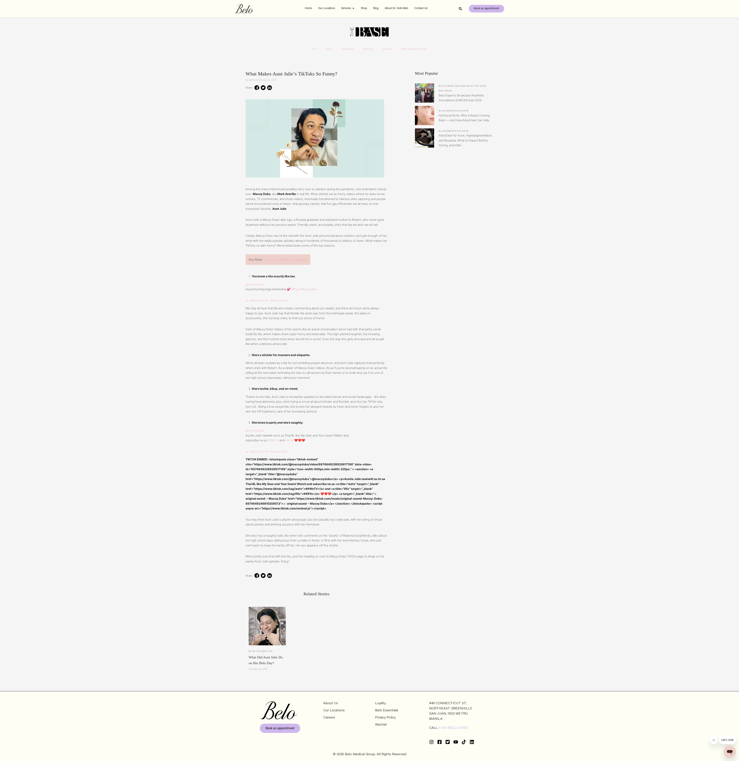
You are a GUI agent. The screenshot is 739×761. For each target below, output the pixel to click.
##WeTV (272, 440)
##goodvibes (308, 289)
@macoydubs (255, 284)
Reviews (388, 48)
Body (329, 48)
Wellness (368, 48)
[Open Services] (353, 8)
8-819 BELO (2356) (453, 728)
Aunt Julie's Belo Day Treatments (285, 259)
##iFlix (289, 440)
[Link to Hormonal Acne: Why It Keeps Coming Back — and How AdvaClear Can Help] (424, 115)
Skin (314, 48)
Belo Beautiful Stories (414, 48)
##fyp (295, 289)
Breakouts (454, 111)
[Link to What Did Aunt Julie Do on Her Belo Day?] (267, 626)
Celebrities (347, 48)
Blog (252, 651)
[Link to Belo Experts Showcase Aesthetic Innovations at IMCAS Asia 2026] (424, 93)
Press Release (456, 86)
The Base (480, 86)
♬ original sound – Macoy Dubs (267, 300)
